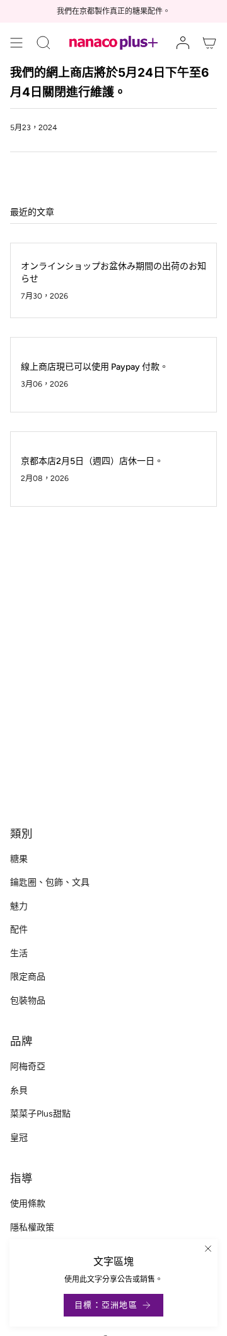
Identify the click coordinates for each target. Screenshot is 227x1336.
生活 (19, 953)
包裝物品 (27, 1000)
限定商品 (27, 976)
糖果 (19, 859)
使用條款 (27, 1203)
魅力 (19, 906)
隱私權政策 (32, 1227)
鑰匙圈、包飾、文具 (50, 882)
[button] (43, 42)
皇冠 (19, 1137)
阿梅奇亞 (27, 1066)
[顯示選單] (16, 42)
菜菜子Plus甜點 (40, 1113)
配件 (19, 929)
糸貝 (19, 1090)
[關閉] (208, 1248)
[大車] (209, 42)
